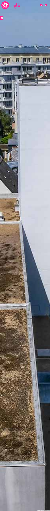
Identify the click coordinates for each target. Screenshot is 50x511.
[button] (1, 18)
